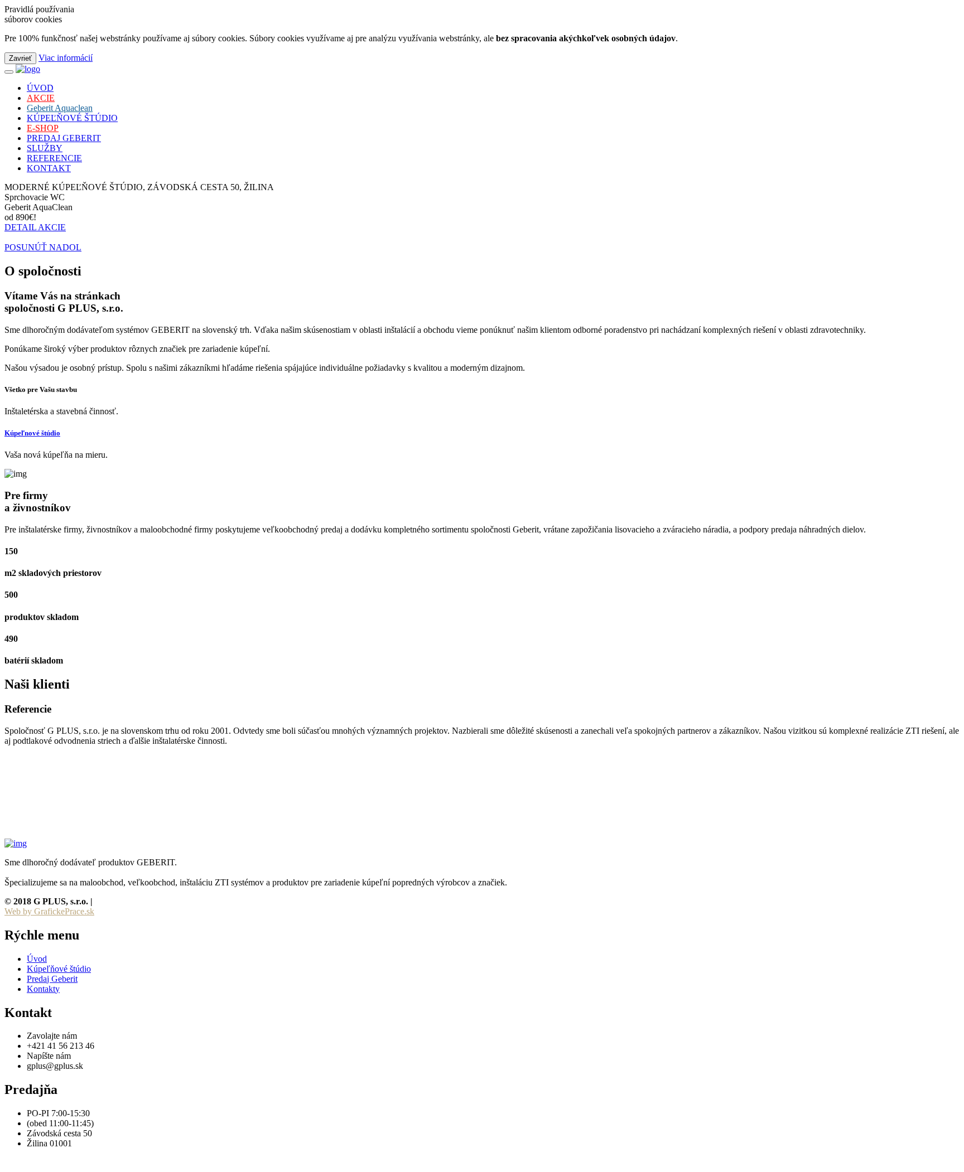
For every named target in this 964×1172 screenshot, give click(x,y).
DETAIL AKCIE (35, 227)
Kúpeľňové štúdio (59, 969)
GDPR (107, 901)
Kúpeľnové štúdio (32, 433)
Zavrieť (20, 58)
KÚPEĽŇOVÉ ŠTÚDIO (72, 118)
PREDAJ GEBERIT (64, 138)
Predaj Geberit (52, 979)
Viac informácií (65, 57)
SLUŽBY (44, 148)
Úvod (37, 958)
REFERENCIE (54, 158)
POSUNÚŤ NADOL (42, 247)
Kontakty (43, 989)
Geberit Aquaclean (60, 108)
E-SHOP (43, 128)
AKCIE (41, 98)
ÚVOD (40, 88)
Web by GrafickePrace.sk (49, 911)
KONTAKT (49, 168)
